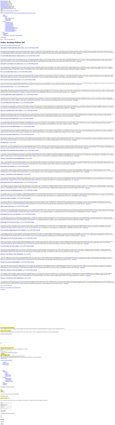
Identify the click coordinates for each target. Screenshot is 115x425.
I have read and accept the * (10, 352)
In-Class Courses (3, 3)
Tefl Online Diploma (9, 23)
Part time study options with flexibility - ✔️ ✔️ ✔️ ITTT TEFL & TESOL (15, 198)
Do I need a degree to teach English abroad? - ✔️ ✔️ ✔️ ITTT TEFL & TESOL (16, 118)
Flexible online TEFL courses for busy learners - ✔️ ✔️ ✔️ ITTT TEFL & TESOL (17, 222)
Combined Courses (4, 4)
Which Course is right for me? (11, 30)
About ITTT (5, 16)
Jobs (4, 32)
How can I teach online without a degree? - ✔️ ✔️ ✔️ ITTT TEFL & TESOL (16, 71)
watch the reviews (3, 358)
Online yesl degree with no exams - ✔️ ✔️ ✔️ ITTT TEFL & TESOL (14, 206)
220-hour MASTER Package (6, 8)
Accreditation (5, 33)
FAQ (6, 372)
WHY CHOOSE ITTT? (9, 18)
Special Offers (8, 20)
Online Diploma (3, 2)
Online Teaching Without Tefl (9, 39)
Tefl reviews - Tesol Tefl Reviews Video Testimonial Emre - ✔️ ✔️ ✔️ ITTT (15, 277)
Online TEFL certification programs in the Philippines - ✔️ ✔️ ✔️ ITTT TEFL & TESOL (18, 269)
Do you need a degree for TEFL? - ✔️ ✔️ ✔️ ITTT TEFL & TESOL (14, 86)
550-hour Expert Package (5, 6)
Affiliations (5, 383)
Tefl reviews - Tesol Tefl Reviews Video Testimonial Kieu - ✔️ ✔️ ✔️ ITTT (15, 254)
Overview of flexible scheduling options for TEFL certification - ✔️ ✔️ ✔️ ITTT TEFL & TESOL (20, 230)
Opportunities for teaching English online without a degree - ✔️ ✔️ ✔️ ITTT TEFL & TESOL (19, 47)
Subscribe (2, 353)
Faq (6, 17)
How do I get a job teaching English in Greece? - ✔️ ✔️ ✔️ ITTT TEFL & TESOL (17, 134)
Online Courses (3, 0)
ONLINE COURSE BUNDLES (11, 27)
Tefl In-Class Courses (9, 24)
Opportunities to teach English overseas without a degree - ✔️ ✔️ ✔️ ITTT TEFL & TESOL (19, 63)
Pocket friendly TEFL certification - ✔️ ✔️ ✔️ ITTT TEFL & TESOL (14, 166)
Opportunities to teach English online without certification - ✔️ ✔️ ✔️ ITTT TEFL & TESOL (19, 150)
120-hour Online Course (5, 7)
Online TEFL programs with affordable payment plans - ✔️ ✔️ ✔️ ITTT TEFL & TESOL (18, 190)
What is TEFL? (8, 19)
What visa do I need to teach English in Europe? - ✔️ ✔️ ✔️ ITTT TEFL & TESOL (17, 126)
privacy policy (14, 352)
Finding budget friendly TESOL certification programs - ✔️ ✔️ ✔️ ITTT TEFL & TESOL (18, 182)
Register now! (3, 346)
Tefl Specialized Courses (10, 29)
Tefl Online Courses (9, 22)
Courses (4, 21)
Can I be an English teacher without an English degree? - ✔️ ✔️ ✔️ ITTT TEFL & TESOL (19, 94)
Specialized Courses (4, 5)
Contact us (5, 34)
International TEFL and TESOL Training (28, 12)
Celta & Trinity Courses (9, 26)
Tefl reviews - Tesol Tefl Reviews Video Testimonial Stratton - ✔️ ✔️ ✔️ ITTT (16, 158)
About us (4, 362)
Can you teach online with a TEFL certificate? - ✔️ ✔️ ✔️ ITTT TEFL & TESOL (17, 246)
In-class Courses (6, 364)
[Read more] (79, 53)
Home (4, 15)
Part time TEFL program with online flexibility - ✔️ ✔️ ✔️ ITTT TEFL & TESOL (17, 261)
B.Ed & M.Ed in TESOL (10, 31)
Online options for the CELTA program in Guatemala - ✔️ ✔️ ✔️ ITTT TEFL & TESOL (18, 238)
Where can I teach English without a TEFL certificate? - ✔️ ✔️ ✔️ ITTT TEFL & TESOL (18, 110)
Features (6, 373)
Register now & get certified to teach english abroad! (10, 45)
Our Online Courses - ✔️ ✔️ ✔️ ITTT (8, 142)
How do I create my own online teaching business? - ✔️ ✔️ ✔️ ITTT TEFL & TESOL (18, 79)
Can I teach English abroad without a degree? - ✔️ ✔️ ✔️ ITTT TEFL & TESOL (17, 102)
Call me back (3, 410)
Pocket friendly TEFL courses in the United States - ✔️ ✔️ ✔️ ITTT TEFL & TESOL (17, 214)
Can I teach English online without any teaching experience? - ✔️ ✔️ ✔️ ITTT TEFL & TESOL (20, 55)
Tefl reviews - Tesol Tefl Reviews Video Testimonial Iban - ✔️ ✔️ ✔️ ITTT (15, 174)
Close (2, 390)
